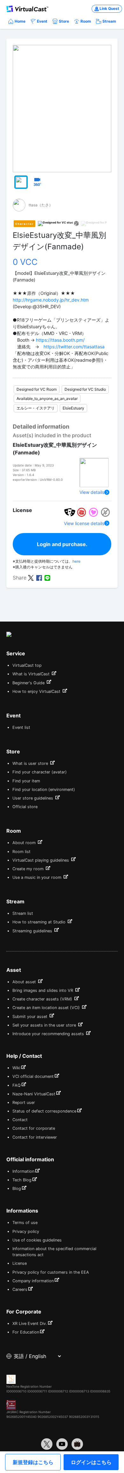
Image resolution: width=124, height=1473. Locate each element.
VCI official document (33, 1076)
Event (42, 21)
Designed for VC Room (37, 389)
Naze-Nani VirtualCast (33, 1094)
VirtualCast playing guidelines (41, 860)
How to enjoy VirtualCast (37, 691)
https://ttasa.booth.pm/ (60, 340)
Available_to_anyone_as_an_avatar (47, 398)
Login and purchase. (62, 544)
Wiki (16, 1067)
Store (64, 21)
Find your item (26, 781)
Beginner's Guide (29, 682)
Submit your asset (30, 1016)
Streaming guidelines (32, 931)
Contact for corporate (33, 1128)
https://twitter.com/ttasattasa (74, 346)
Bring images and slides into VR (43, 990)
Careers (19, 1289)
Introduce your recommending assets (48, 1033)
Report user (23, 1102)
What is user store (30, 763)
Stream (109, 21)
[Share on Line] (47, 577)
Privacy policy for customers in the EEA (50, 1272)
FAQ (16, 1085)
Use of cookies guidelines (37, 1240)
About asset (24, 981)
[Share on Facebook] (39, 577)
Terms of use (25, 1222)
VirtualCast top (27, 665)
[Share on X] (31, 577)
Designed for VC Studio (85, 389)
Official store (25, 806)
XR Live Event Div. (29, 1323)
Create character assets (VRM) (42, 999)
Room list (21, 851)
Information (23, 1171)
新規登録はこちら (33, 1462)
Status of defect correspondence (44, 1111)
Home (20, 21)
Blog (16, 1188)
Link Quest (109, 8)
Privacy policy (25, 1231)
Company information (33, 1280)
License (19, 1263)
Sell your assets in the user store (44, 1025)
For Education (25, 1332)
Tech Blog (21, 1180)
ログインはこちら (91, 1462)
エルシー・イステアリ (36, 408)
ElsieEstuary (73, 408)
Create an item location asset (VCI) (46, 1007)
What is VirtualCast (31, 674)
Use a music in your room (37, 877)
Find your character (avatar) (39, 772)
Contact (20, 1119)
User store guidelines (33, 798)
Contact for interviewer (34, 1137)
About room (24, 842)
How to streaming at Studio (39, 922)
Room (85, 21)
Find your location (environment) (43, 789)
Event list (21, 727)
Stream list (22, 913)
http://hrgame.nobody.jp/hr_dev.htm (51, 299)
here (76, 561)
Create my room (28, 868)
